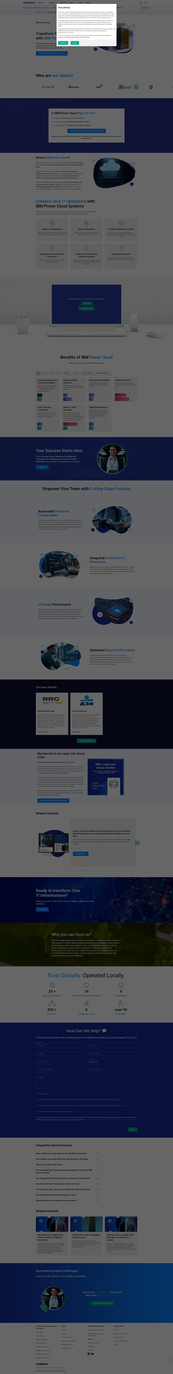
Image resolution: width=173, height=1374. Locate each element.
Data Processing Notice (72, 37)
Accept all (63, 43)
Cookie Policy (86, 37)
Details (75, 43)
